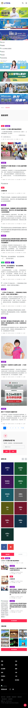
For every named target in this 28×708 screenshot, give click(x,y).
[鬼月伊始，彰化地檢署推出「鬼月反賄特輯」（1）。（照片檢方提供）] (14, 257)
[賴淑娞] (14, 55)
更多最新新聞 (14, 620)
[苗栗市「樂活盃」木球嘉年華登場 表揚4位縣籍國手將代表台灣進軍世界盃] (5, 642)
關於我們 (14, 696)
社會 (3, 262)
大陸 (16, 676)
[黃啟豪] (14, 12)
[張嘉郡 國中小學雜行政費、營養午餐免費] (14, 65)
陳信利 (4, 179)
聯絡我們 (20, 696)
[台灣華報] (5, 3)
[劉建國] (14, 45)
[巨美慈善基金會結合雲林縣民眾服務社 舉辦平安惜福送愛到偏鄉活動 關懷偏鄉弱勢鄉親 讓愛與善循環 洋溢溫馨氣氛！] (14, 230)
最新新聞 (7, 554)
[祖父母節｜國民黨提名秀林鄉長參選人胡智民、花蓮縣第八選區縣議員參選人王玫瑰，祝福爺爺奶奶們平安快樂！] (14, 312)
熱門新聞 (20, 554)
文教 (12, 262)
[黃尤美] (14, 42)
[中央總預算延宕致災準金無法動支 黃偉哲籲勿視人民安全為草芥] (23, 633)
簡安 (3, 139)
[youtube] (11, 547)
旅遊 (2, 672)
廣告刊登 (3, 696)
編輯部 (4, 193)
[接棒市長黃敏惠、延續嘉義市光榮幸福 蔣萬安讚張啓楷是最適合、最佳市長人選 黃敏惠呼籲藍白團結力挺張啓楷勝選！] (14, 199)
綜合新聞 (7, 126)
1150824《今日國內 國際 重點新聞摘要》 (11, 129)
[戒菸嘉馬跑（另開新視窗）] (14, 58)
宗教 (2, 664)
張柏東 (4, 333)
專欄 (2, 680)
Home (2, 107)
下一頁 (22, 427)
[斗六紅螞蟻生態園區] (14, 49)
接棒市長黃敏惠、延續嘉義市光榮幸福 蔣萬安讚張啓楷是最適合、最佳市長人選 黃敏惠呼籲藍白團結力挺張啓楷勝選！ (14, 210)
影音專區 (17, 680)
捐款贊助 (9, 696)
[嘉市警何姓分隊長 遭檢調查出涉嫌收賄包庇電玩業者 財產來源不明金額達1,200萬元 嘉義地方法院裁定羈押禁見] (5, 633)
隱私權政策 (4, 699)
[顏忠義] (14, 24)
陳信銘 (4, 423)
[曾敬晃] (14, 52)
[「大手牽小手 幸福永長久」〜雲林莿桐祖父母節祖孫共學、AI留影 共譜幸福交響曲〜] (14, 284)
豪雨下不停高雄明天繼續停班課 (9, 412)
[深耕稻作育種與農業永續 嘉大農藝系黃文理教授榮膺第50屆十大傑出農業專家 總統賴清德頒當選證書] (23, 642)
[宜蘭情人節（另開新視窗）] (14, 35)
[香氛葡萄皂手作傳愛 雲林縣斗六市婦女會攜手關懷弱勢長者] (14, 151)
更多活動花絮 (14, 649)
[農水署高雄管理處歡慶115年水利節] (14, 633)
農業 (16, 664)
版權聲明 (10, 699)
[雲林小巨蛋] (14, 88)
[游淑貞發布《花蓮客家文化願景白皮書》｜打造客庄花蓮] (14, 347)
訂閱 (6, 451)
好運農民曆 (4, 190)
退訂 (13, 451)
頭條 (3, 126)
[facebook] (4, 547)
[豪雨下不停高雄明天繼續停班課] (14, 393)
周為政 (4, 279)
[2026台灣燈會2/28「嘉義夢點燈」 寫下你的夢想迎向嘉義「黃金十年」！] (14, 642)
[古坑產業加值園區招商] (14, 99)
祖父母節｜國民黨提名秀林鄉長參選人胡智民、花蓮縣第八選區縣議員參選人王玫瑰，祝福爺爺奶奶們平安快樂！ (13, 323)
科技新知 (3, 676)
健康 (16, 668)
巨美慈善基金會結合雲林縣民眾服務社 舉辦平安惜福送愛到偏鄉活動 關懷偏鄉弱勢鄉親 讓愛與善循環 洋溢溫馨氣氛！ (14, 240)
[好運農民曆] (14, 184)
